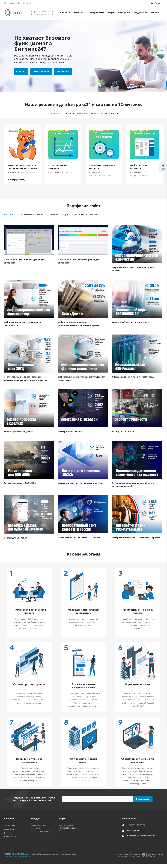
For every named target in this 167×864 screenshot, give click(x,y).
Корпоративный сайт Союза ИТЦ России (79, 537)
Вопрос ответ (10, 836)
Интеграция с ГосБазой (70, 431)
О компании (9, 825)
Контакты (156, 12)
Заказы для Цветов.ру (15, 537)
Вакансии (8, 833)
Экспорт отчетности (123, 431)
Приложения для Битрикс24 (38, 826)
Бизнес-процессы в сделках (18, 431)
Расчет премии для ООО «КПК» (20, 483)
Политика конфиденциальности (17, 856)
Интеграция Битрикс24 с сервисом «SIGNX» (80, 483)
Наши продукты (95, 12)
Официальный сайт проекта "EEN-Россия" (133, 376)
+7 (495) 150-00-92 (136, 825)
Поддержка (140, 12)
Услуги (111, 12)
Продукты (36, 818)
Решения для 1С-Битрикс (42, 831)
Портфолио (124, 12)
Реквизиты (9, 829)
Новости (78, 12)
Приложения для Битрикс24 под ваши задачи (67, 827)
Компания (65, 12)
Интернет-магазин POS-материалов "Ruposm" (136, 537)
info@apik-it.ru (133, 830)
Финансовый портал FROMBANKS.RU (130, 322)
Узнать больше (41, 71)
